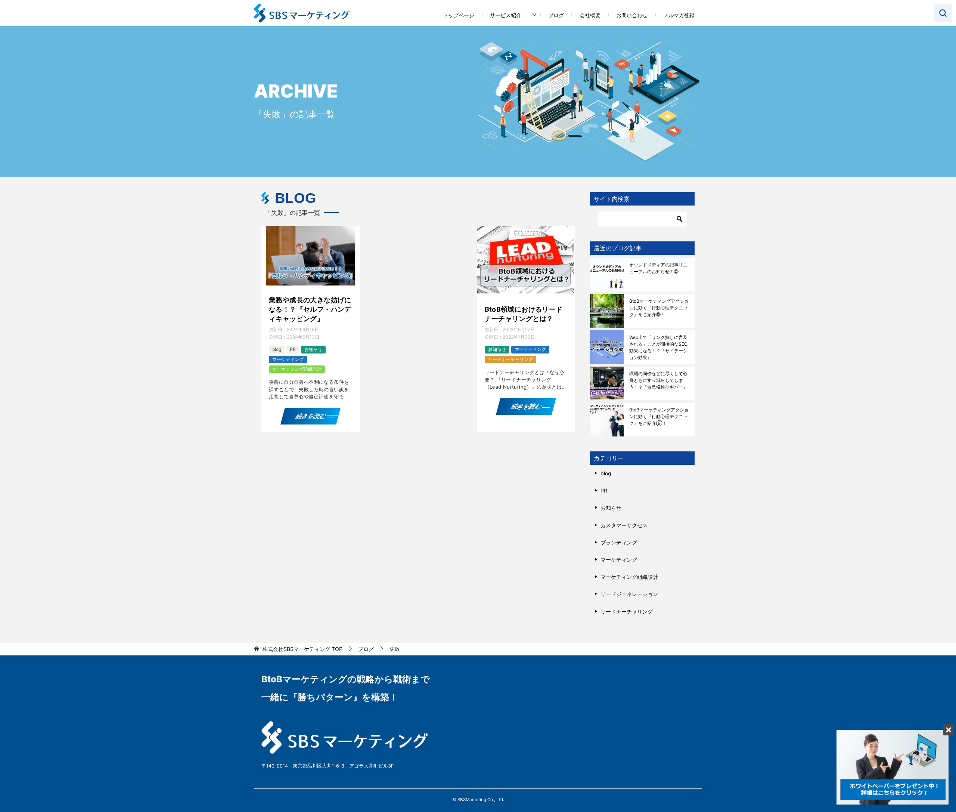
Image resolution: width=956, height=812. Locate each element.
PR (293, 349)
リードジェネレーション (629, 594)
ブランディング (618, 542)
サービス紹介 (505, 15)
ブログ (556, 15)
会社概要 (590, 15)
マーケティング (288, 359)
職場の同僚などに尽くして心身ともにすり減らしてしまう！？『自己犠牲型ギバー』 (658, 380)
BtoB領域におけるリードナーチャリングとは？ (524, 313)
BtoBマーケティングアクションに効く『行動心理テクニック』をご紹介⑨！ (659, 416)
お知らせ (313, 349)
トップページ (458, 15)
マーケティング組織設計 (297, 369)
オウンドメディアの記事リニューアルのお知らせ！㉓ (658, 268)
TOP (302, 649)
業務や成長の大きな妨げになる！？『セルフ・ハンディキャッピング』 (310, 309)
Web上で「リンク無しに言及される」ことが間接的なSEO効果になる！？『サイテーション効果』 (658, 347)
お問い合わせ (632, 15)
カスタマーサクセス (624, 525)
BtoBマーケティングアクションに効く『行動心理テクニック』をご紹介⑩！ (659, 307)
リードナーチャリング (510, 359)
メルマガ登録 (679, 15)
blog (276, 349)
